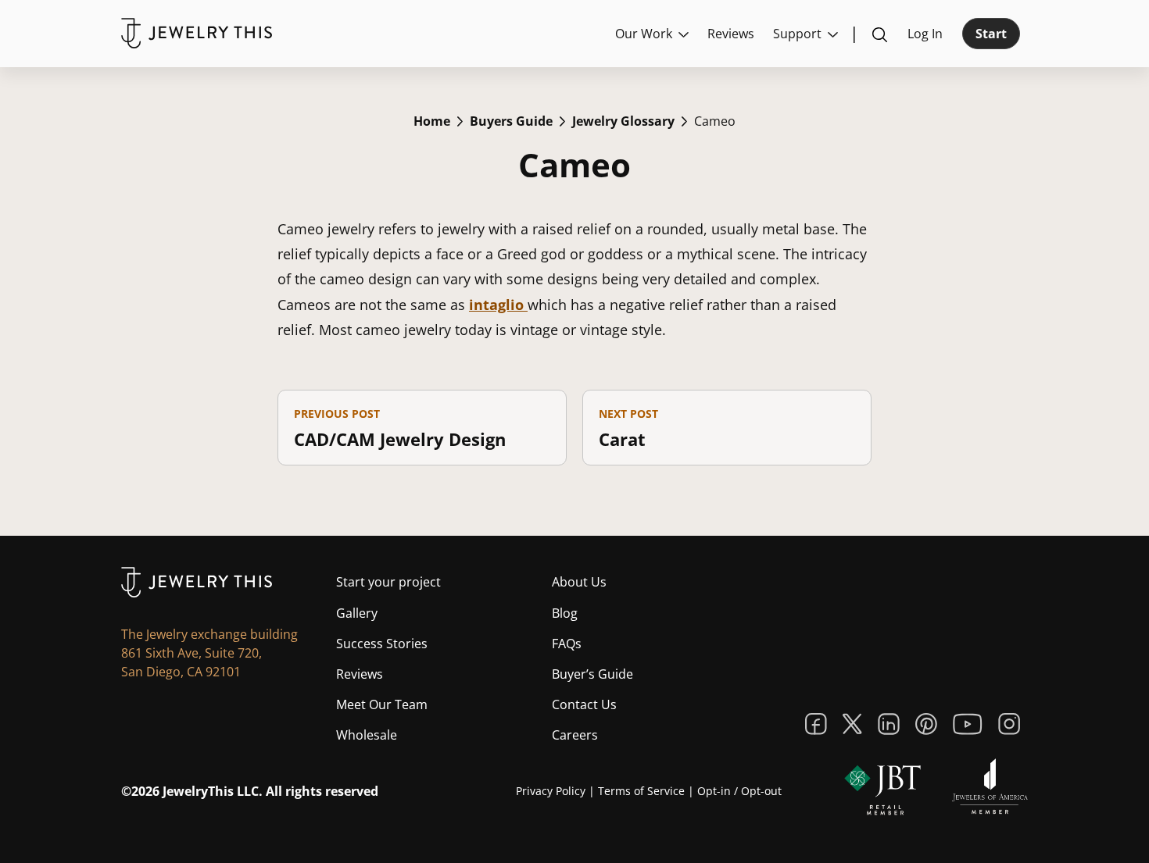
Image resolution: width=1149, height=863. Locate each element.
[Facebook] (816, 724)
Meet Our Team (382, 704)
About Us (579, 581)
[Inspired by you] (196, 33)
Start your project (388, 581)
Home (431, 121)
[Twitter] (852, 724)
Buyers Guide (511, 121)
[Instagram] (1009, 724)
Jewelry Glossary (623, 121)
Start (991, 33)
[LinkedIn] (888, 724)
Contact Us (584, 704)
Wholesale (366, 735)
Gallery (357, 613)
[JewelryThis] (196, 582)
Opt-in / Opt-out (739, 790)
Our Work (643, 33)
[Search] (879, 34)
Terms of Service (641, 790)
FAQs (567, 643)
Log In (925, 33)
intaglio (498, 304)
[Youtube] (967, 724)
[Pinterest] (926, 724)
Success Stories (382, 643)
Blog (565, 613)
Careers (575, 735)
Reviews (730, 33)
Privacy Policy (550, 790)
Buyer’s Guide (592, 674)
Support (797, 33)
